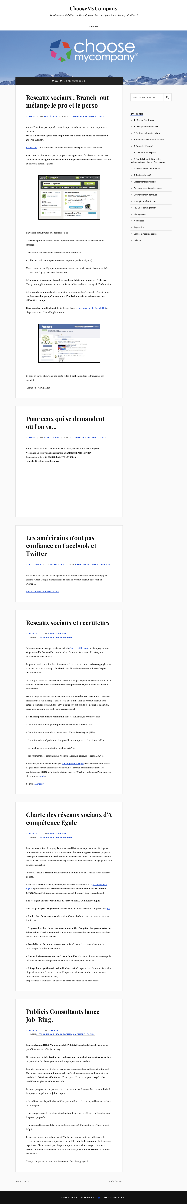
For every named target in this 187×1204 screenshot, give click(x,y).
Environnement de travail (146, 194)
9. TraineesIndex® (142, 175)
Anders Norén (120, 1198)
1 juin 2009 (52, 1030)
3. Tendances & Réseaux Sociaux (86, 116)
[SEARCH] (167, 97)
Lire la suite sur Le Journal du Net (42, 591)
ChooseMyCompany (94, 8)
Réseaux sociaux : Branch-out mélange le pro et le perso (67, 101)
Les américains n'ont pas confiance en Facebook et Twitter (61, 545)
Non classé (139, 220)
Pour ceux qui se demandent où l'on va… (65, 422)
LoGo (32, 116)
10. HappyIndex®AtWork (146, 126)
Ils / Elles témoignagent (145, 207)
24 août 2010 (50, 116)
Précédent (116, 1181)
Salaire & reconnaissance (145, 233)
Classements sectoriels (145, 181)
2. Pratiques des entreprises (147, 133)
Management (140, 214)
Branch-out (31, 147)
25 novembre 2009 (56, 634)
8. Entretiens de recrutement (147, 168)
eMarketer (38, 783)
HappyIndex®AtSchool (145, 201)
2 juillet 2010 (57, 565)
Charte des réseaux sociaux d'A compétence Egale (69, 818)
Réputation (139, 227)
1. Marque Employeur (144, 120)
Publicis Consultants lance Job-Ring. (63, 1015)
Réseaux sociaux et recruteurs (68, 622)
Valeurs (137, 240)
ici (108, 908)
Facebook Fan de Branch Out (91, 308)
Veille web (35, 565)
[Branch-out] (69, 368)
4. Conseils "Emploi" (84, 1034)
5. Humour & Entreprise (145, 152)
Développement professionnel (148, 188)
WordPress (91, 1198)
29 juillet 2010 (51, 438)
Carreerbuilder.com (78, 648)
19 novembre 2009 (56, 834)
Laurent (34, 634)
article (42, 775)
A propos (93, 26)
